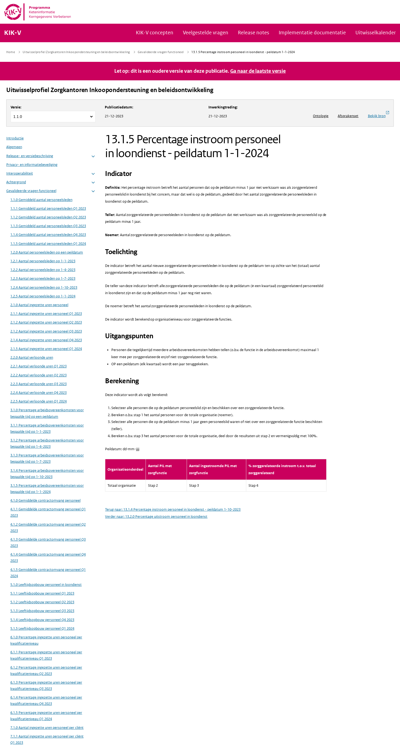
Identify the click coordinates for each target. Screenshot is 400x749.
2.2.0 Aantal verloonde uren (31, 357)
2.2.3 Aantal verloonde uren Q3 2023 (38, 384)
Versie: (16, 107)
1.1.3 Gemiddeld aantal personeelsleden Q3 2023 (48, 226)
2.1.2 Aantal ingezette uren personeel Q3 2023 (46, 331)
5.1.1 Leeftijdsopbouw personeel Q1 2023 (42, 593)
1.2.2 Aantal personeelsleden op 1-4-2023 (42, 270)
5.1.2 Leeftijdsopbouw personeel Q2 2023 (42, 602)
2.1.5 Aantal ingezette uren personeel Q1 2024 (46, 348)
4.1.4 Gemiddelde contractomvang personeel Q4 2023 (48, 557)
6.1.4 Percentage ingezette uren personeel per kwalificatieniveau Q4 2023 (46, 700)
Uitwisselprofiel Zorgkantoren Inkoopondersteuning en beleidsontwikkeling (109, 90)
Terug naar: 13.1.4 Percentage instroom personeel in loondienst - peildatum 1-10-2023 (173, 509)
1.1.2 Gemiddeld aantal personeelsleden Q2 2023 (48, 217)
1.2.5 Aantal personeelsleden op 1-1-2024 (42, 296)
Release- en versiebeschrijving (29, 156)
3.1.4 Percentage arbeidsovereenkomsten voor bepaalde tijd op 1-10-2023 (47, 473)
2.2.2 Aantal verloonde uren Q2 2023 (38, 375)
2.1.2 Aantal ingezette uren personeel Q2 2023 (46, 322)
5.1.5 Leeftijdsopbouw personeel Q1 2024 (42, 628)
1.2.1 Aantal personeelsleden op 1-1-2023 (42, 261)
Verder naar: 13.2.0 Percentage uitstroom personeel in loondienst (156, 516)
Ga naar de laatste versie (258, 71)
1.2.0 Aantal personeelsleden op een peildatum (46, 252)
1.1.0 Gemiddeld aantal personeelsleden (41, 199)
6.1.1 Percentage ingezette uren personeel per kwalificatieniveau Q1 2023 (46, 655)
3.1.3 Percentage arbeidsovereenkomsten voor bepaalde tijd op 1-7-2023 (47, 458)
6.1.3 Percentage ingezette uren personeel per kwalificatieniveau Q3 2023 (46, 685)
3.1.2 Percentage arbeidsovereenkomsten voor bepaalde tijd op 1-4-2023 (47, 443)
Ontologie (320, 116)
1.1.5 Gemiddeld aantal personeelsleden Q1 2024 (48, 243)
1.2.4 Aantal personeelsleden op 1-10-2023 (43, 287)
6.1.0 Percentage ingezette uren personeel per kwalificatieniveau (46, 640)
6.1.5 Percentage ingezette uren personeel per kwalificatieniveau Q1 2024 (46, 715)
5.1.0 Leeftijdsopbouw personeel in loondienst (46, 584)
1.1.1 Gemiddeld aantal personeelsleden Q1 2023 (48, 208)
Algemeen (14, 147)
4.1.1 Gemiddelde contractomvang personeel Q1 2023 (48, 512)
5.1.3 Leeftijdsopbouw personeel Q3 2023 (42, 611)
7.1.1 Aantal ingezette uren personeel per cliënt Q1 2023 (47, 739)
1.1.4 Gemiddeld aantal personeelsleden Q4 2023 (48, 235)
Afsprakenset (348, 116)
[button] (93, 156)
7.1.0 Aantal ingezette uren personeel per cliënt (47, 727)
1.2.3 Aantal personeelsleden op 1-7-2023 (42, 278)
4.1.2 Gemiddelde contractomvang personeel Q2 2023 (48, 527)
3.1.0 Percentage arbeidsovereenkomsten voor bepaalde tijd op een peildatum (47, 413)
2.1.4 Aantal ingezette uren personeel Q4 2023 (46, 340)
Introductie (15, 138)
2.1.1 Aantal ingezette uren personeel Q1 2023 (46, 314)
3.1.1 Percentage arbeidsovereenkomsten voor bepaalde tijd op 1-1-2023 (47, 428)
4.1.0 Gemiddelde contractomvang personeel (45, 500)
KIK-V (12, 32)
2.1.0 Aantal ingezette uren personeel (39, 305)
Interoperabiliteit (19, 173)
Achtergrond (16, 182)
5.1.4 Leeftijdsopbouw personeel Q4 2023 (42, 619)
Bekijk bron (377, 116)
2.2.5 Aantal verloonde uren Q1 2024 (38, 401)
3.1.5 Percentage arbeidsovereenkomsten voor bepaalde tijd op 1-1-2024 (47, 488)
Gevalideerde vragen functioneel (31, 191)
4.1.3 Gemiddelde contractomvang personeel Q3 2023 (48, 542)
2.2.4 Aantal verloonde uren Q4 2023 (38, 392)
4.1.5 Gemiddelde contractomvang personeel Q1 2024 (48, 572)
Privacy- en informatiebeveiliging (31, 164)
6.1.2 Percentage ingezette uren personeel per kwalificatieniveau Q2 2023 (46, 670)
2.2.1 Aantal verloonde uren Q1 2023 (38, 366)
